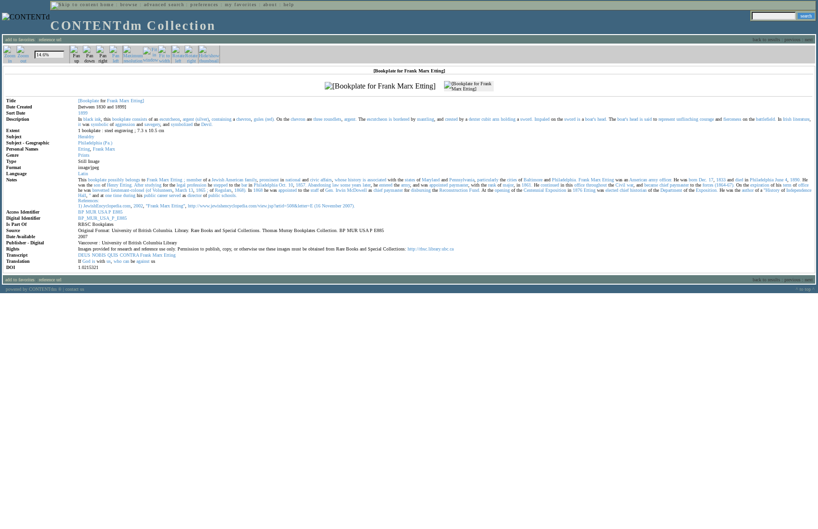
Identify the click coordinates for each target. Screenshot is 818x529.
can (126, 261)
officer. (665, 179)
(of (148, 190)
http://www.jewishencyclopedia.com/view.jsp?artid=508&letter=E (250, 205)
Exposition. (707, 190)
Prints (83, 155)
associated (376, 179)
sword (570, 119)
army (653, 179)
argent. (350, 119)
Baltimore (533, 179)
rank (492, 185)
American (234, 179)
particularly (487, 179)
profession (196, 185)
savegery (152, 124)
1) (80, 205)
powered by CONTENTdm (34, 289)
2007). (349, 205)
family (251, 179)
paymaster (458, 185)
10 (290, 185)
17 (711, 179)
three (317, 119)
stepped (220, 185)
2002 (138, 205)
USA (102, 212)
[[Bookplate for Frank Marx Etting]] (380, 86)
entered (385, 185)
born (693, 179)
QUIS (112, 255)
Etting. (126, 185)
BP (81, 212)
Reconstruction (453, 190)
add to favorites (20, 39)
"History (772, 190)
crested (451, 119)
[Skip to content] (74, 4)
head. (602, 119)
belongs (132, 179)
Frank (112, 100)
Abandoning (319, 185)
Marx (124, 100)
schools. (229, 195)
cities (512, 179)
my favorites (241, 4)
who (118, 261)
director (194, 195)
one (108, 195)
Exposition (555, 190)
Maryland (431, 179)
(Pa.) (107, 142)
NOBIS (99, 255)
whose (341, 179)
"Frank (152, 205)
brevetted (100, 190)
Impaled (542, 119)
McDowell (357, 190)
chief (663, 185)
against (143, 261)
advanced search (164, 4)
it (79, 124)
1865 (200, 190)
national (293, 179)
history (354, 179)
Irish (787, 119)
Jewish (218, 179)
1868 (258, 190)
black (88, 119)
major (508, 185)
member (194, 179)
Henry (112, 185)
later (367, 185)
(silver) (202, 119)
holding (508, 119)
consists (139, 119)
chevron (243, 119)
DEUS (84, 255)
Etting (84, 149)
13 (190, 190)
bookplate (121, 119)
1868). (240, 190)
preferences (204, 4)
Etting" (178, 205)
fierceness (732, 119)
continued (550, 185)
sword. (526, 119)
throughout (596, 185)
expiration (759, 185)
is (390, 119)
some (345, 185)
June (779, 179)
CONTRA (129, 255)
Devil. (207, 124)
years (356, 185)
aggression (125, 124)
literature (801, 119)
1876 (577, 190)
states (410, 179)
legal (181, 185)
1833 (721, 179)
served (175, 195)
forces (707, 185)
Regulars (223, 190)
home (107, 4)
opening (502, 190)
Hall (82, 195)
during (129, 195)
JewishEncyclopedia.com (107, 205)
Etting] (137, 100)
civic (314, 179)
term (787, 185)
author (748, 190)
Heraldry (86, 136)
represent (666, 119)
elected (611, 190)
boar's (590, 119)
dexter (474, 119)
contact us (74, 289)
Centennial (534, 190)
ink (98, 119)
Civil (620, 185)
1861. (527, 185)
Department (671, 190)
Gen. (329, 190)
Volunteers (162, 190)
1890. (795, 179)
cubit (486, 119)
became (651, 185)
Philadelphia (90, 142)
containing (221, 119)
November (331, 205)
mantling (425, 119)
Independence (798, 190)
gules (259, 119)
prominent (269, 179)
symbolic (99, 124)
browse (129, 4)
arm (495, 119)
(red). (270, 119)
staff (315, 190)
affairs (326, 179)
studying (153, 185)
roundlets (332, 119)
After (138, 185)
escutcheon (170, 119)
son (97, 185)
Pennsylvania (461, 179)
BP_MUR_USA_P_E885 (102, 218)
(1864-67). (725, 185)
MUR (91, 212)
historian (638, 190)
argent (188, 119)
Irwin (341, 190)
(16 (317, 205)
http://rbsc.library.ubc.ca (430, 248)
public (150, 195)
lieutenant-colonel (127, 190)
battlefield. (766, 119)
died (739, 179)
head (634, 119)
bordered (401, 119)
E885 (118, 212)
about (270, 4)
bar (244, 185)
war (630, 185)
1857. (301, 185)
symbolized (182, 124)
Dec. (703, 179)
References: (88, 200)
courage (707, 119)
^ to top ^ (805, 289)
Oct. (283, 185)
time (117, 195)
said (648, 119)
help (289, 4)
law (335, 185)
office (579, 185)
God (86, 261)
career (162, 195)
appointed (438, 185)
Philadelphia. (564, 179)
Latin (83, 173)
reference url (50, 39)
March (181, 190)
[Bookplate (88, 100)
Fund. (474, 190)
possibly (116, 179)
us (109, 261)
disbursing (421, 190)
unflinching (687, 119)
